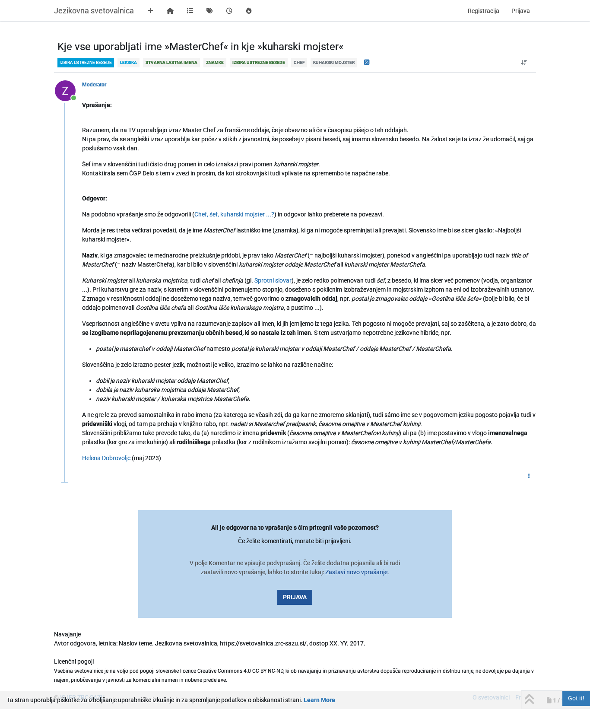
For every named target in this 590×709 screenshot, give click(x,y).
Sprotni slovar (273, 280)
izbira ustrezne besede (86, 62)
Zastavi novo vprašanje (356, 572)
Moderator (94, 85)
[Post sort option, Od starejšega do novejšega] (524, 63)
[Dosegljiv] (68, 90)
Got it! (576, 698)
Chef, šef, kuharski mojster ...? (234, 214)
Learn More (319, 699)
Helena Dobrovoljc (106, 458)
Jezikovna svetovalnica (94, 10)
